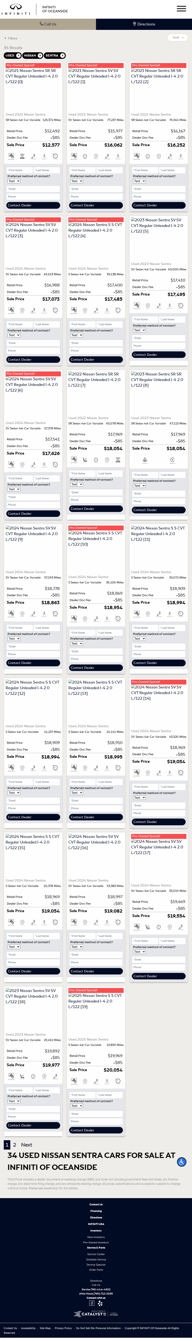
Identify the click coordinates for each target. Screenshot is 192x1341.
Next (26, 1145)
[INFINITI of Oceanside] (35, 8)
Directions (96, 1217)
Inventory (96, 1230)
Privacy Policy (64, 1328)
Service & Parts (96, 1247)
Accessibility (28, 1328)
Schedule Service (96, 1259)
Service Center (96, 1254)
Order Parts (96, 1269)
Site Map (45, 1328)
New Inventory (96, 1237)
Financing (96, 1211)
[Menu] (181, 9)
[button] (181, 1162)
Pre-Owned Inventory (96, 1242)
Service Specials (96, 1264)
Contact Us (96, 1204)
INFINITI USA (96, 1224)
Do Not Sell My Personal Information (98, 1328)
